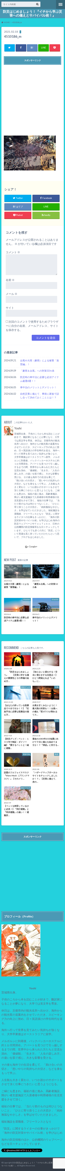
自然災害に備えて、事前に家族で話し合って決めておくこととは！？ (39, 395)
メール (11, 293)
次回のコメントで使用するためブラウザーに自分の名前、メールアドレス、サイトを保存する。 (32, 325)
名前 (10, 280)
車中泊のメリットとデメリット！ (38, 387)
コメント (13, 252)
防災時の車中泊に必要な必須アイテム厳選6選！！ (39, 379)
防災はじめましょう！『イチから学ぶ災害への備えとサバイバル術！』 (32, 13)
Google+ (33, 546)
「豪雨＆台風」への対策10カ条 (37, 370)
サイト (10, 307)
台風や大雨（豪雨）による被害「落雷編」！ (39, 362)
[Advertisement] (32, 98)
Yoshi (17, 428)
